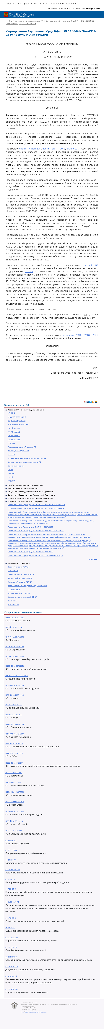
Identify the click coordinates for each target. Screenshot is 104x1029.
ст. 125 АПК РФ (11, 989)
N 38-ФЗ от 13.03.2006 (14, 695)
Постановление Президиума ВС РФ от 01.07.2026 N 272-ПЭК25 (36, 505)
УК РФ (10, 477)
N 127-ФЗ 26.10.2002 (13, 782)
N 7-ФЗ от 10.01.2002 (13, 705)
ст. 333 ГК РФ (10, 841)
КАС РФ (11, 454)
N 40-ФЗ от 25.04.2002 (14, 637)
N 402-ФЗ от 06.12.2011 (14, 724)
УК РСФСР (12, 601)
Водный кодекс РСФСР (18, 567)
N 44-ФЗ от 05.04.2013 (14, 802)
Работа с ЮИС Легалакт (63, 3)
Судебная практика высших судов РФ (25, 485)
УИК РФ (11, 473)
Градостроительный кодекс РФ (22, 447)
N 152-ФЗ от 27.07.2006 (14, 792)
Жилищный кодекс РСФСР (20, 578)
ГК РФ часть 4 (14, 439)
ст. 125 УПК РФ (11, 947)
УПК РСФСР (13, 604)
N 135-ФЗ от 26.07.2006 (14, 734)
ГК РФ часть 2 (14, 432)
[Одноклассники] (93, 401)
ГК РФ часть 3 (14, 436)
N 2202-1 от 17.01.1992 (13, 773)
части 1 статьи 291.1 (30, 148)
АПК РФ (11, 413)
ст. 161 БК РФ (10, 918)
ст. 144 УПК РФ (11, 937)
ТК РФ (10, 470)
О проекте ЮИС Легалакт (34, 3)
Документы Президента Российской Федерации (30, 492)
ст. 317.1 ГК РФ (11, 850)
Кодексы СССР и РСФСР (19, 564)
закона (29, 271)
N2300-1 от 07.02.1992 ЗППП (16, 676)
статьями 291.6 (72, 335)
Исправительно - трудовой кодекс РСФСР (27, 586)
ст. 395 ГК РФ (10, 860)
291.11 (95, 335)
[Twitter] (90, 401)
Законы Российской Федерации (23, 488)
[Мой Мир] (96, 401)
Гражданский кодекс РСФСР (21, 574)
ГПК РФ (11, 443)
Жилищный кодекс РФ (18, 451)
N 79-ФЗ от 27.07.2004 (14, 656)
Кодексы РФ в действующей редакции (26, 410)
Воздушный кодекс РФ (18, 424)
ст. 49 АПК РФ (11, 976)
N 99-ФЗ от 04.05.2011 (14, 744)
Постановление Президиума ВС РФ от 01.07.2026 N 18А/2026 (36, 531)
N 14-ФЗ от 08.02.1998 (14, 753)
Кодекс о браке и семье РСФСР (22, 597)
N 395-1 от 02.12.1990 (13, 831)
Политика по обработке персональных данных (34, 1012)
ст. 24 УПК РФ (11, 957)
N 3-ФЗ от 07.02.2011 (13, 714)
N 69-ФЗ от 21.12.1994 (13, 627)
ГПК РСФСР (13, 571)
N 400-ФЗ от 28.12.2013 (14, 618)
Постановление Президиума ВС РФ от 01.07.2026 (30, 527)
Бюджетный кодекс (17, 417)
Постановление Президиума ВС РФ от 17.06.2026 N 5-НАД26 (35, 555)
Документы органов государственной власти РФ (30, 498)
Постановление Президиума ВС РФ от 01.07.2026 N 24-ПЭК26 (36, 508)
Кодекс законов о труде (19, 593)
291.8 (87, 335)
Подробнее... (93, 559)
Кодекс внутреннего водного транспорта (27, 458)
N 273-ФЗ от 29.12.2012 (14, 647)
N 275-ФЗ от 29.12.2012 (14, 666)
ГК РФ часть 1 (14, 428)
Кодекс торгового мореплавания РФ (25, 462)
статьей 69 (91, 265)
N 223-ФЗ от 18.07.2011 (14, 763)
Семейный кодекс (16, 466)
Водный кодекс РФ (16, 420)
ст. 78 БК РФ (10, 889)
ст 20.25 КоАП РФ (12, 870)
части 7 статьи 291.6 (54, 148)
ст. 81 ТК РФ (10, 879)
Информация (11, 3)
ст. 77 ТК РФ (10, 928)
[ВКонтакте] (87, 401)
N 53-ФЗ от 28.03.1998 (14, 821)
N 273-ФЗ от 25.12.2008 (14, 685)
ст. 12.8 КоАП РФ (12, 902)
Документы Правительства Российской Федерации (31, 495)
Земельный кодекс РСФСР (20, 582)
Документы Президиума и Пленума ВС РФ (27, 501)
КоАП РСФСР (14, 589)
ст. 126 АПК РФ (11, 967)
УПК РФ (11, 481)
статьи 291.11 (73, 148)
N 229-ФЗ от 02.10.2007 (15, 811)
